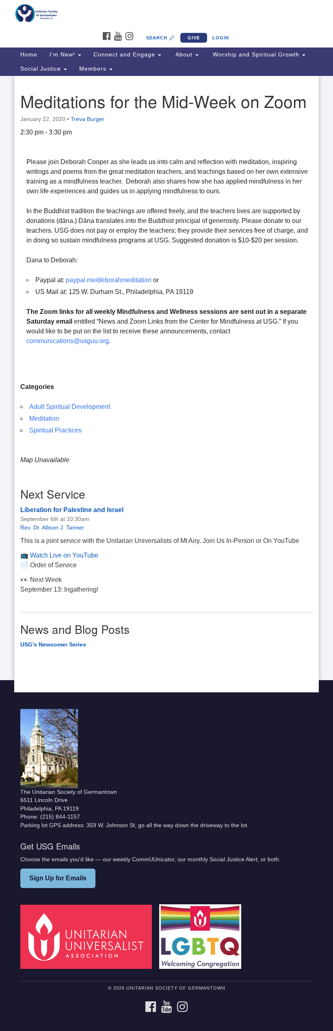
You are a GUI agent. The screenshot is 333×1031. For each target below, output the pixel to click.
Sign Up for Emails (57, 878)
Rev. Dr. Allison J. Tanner (52, 527)
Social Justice (41, 68)
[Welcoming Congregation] (203, 937)
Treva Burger (87, 119)
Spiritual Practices (55, 430)
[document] (166, 378)
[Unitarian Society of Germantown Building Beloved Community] (166, 14)
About (184, 54)
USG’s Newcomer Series (53, 644)
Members (93, 68)
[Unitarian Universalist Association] (89, 937)
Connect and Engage (125, 54)
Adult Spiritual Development (69, 406)
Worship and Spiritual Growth (256, 54)
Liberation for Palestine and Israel (71, 509)
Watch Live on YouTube (64, 555)
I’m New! (63, 54)
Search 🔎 (160, 37)
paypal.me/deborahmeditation (108, 280)
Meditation (44, 418)
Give (194, 37)
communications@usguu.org (67, 340)
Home (28, 54)
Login (220, 37)
